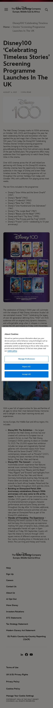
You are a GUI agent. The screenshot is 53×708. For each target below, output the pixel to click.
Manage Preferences (26, 359)
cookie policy (12, 351)
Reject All (26, 367)
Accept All (26, 374)
